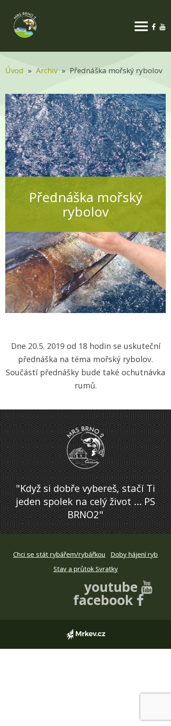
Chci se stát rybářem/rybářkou (59, 554)
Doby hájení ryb (134, 554)
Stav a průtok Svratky (85, 568)
